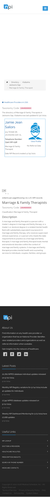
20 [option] (3, 198)
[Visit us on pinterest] (12, 354)
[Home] (7, 82)
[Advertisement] (25, 52)
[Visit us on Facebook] (5, 354)
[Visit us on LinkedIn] (26, 354)
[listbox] (3, 198)
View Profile (36, 141)
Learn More (22, 20)
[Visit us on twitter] (19, 354)
